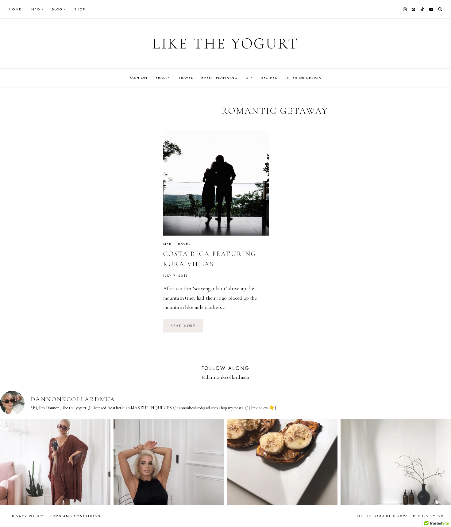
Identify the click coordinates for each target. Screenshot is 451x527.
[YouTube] (431, 9)
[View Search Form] (440, 9)
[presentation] (216, 183)
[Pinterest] (414, 9)
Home (15, 9)
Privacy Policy (27, 516)
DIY (249, 77)
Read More (187, 328)
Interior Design (303, 77)
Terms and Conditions (74, 516)
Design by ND (428, 516)
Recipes (269, 77)
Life (167, 243)
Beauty (163, 77)
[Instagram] (405, 9)
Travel (186, 77)
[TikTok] (422, 9)
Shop (80, 9)
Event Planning (219, 77)
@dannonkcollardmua (225, 377)
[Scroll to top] (440, 510)
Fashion (138, 77)
